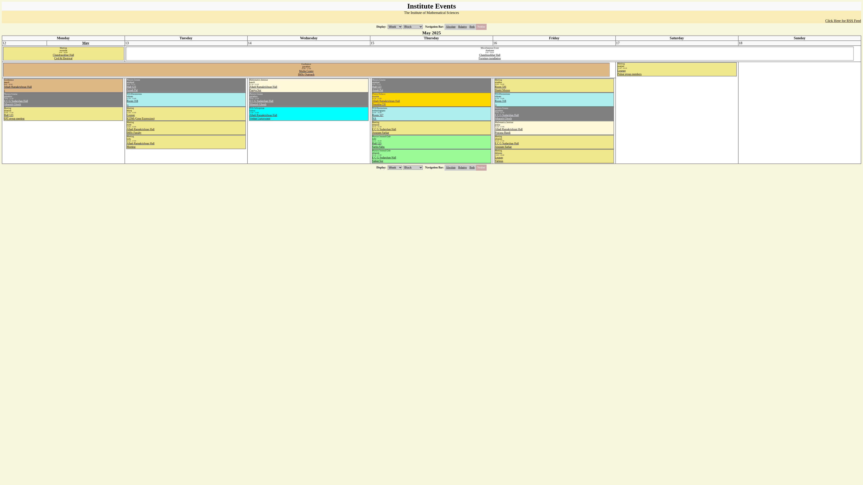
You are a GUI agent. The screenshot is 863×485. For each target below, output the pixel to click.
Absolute (451, 26)
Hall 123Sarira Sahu (378, 145)
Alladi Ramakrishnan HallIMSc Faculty (140, 131)
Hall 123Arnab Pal (132, 88)
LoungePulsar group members (630, 72)
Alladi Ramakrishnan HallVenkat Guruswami (263, 117)
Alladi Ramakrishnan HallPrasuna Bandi (509, 131)
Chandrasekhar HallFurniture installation (490, 56)
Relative (462, 26)
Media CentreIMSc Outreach (306, 73)
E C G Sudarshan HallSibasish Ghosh (16, 102)
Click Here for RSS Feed (843, 21)
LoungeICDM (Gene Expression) (141, 117)
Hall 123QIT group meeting (14, 117)
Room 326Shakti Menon (502, 88)
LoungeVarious (499, 159)
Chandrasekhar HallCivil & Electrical (63, 56)
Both (472, 26)
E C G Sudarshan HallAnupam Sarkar (384, 131)
